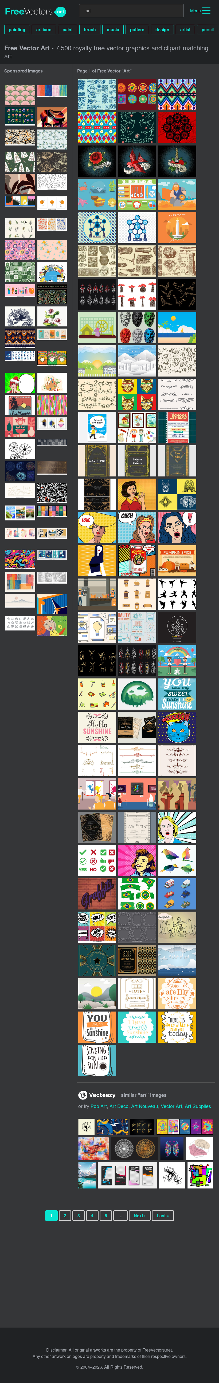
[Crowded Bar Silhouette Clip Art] (177, 794)
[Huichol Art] (177, 94)
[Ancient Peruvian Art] (97, 261)
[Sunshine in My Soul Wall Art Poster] (177, 1027)
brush (90, 29)
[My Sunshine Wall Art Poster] (177, 694)
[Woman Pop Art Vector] (97, 527)
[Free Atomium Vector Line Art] (177, 627)
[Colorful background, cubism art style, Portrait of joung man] (52, 117)
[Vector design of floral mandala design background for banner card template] (52, 361)
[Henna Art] (177, 127)
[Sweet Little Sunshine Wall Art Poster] (97, 1027)
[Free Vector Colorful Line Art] (97, 627)
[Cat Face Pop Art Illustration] (177, 727)
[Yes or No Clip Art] (97, 860)
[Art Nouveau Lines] (177, 394)
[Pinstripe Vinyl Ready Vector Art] (137, 660)
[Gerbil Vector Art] (97, 327)
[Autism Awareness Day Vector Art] (177, 660)
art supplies (198, 1105)
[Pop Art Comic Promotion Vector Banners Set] (97, 927)
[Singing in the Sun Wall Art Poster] (97, 1060)
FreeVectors (35, 12)
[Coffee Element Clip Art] (137, 594)
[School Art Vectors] (137, 427)
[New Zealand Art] (137, 261)
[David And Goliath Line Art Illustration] (177, 927)
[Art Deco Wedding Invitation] (97, 494)
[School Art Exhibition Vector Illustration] (97, 794)
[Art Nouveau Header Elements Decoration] (177, 760)
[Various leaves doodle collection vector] (20, 228)
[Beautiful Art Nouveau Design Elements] (97, 760)
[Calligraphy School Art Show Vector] (137, 794)
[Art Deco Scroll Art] (97, 94)
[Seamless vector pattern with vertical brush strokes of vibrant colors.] (52, 405)
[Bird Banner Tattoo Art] (137, 161)
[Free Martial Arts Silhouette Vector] (177, 594)
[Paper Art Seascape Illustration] (177, 327)
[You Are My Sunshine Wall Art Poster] (177, 993)
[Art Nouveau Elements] (177, 361)
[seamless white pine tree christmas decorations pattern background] (20, 162)
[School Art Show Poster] (97, 427)
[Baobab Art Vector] (137, 294)
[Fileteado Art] (137, 127)
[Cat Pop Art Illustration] (137, 394)
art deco (119, 1105)
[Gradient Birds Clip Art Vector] (177, 860)
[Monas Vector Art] (177, 227)
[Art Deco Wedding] (97, 460)
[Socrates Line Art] (137, 327)
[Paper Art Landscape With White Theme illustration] (97, 993)
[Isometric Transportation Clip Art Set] (177, 893)
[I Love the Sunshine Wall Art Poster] (137, 1027)
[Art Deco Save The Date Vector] (137, 993)
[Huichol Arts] (137, 94)
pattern (137, 29)
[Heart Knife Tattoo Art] (177, 161)
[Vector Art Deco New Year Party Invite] (137, 960)
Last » (163, 1215)
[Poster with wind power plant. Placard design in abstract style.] (52, 604)
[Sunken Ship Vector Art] (97, 194)
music (113, 29)
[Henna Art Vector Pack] (177, 494)
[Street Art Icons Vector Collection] (97, 694)
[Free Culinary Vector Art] (137, 194)
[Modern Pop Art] (97, 560)
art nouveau (144, 1105)
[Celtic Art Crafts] (177, 261)
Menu (195, 10)
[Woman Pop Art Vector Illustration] (177, 827)
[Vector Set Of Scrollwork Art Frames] (137, 927)
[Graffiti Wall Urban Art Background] (97, 893)
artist (185, 29)
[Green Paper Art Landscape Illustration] (137, 694)
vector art (171, 1105)
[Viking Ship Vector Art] (177, 194)
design (162, 29)
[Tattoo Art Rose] (97, 161)
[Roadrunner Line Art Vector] (177, 294)
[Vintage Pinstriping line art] (97, 294)
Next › (140, 1215)
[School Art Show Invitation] (177, 427)
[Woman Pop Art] (137, 494)
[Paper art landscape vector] (97, 361)
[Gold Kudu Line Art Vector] (97, 660)
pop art (99, 1105)
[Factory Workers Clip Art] (97, 594)
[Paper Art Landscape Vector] (137, 361)
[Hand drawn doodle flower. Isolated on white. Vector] (20, 449)
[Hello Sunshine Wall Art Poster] (97, 727)
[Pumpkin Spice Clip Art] (177, 560)
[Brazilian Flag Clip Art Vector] (137, 893)
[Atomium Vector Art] (97, 227)
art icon (44, 29)
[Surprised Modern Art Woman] (177, 527)
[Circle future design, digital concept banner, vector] (20, 471)
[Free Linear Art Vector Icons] (137, 627)
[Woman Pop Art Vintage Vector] (137, 860)
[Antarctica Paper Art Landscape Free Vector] (177, 960)
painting (17, 29)
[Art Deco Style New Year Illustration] (97, 960)
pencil (208, 29)
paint (67, 29)
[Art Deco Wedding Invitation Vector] (137, 727)
